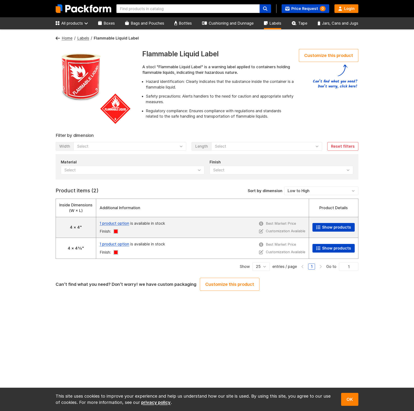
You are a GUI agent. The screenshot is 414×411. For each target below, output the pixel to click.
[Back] (58, 38)
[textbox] (188, 9)
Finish (215, 162)
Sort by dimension (265, 190)
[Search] (265, 8)
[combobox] (188, 8)
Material (69, 162)
